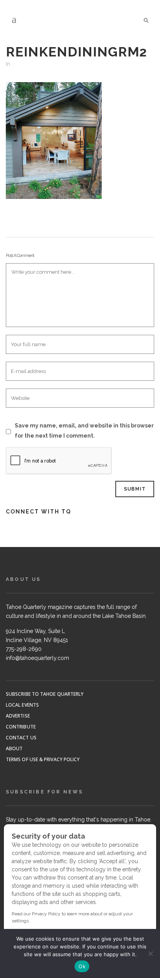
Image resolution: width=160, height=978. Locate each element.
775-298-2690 (24, 649)
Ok (81, 966)
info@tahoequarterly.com (37, 658)
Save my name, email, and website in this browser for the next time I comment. (84, 430)
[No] (150, 953)
